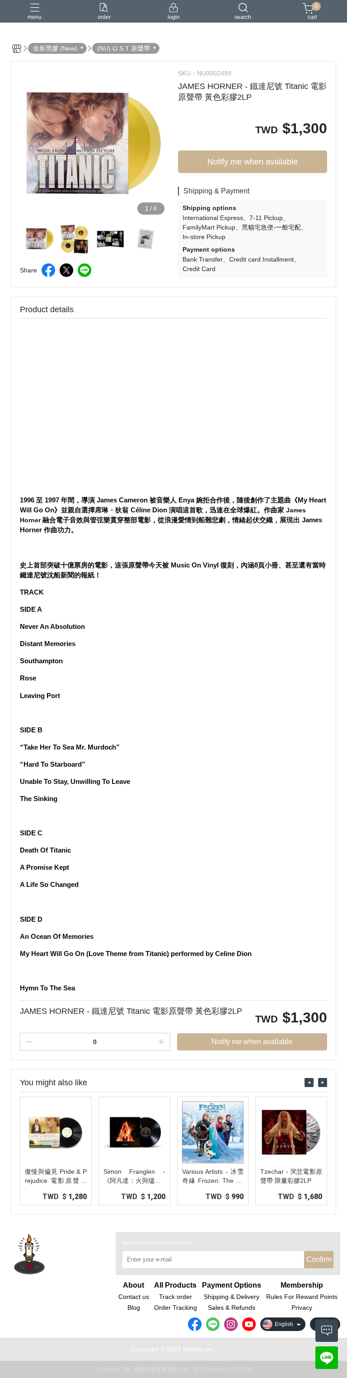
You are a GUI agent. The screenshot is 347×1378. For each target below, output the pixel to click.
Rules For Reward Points (302, 1297)
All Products (175, 1285)
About (133, 1285)
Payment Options (231, 1285)
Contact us (133, 1297)
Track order (175, 1297)
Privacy (301, 1307)
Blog (133, 1307)
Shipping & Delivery (231, 1297)
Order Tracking (175, 1307)
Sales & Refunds (231, 1307)
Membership (302, 1285)
